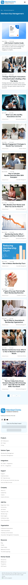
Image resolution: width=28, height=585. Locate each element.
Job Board (3, 509)
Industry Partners (5, 497)
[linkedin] (4, 419)
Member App (4, 513)
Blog (1, 10)
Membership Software (21, 355)
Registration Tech (5, 505)
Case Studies (4, 547)
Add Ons (3, 502)
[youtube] (6, 419)
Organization (5, 525)
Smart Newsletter (5, 520)
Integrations (4, 460)
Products (3, 438)
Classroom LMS (4, 511)
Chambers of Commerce (7, 532)
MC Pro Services (5, 480)
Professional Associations (7, 528)
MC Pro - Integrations (6, 465)
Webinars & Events (5, 549)
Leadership (3, 492)
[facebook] (1, 419)
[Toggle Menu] (21, 2)
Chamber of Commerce (21, 295)
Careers (3, 495)
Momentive (3, 559)
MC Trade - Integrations (6, 463)
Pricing (2, 445)
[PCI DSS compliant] (7, 578)
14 (16, 395)
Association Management (21, 179)
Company (4, 487)
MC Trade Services (5, 478)
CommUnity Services (14, 480)
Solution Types (5, 450)
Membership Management (9, 10)
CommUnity (4, 507)
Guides (2, 545)
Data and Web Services (6, 482)
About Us (3, 490)
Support (3, 471)
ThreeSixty (3, 564)
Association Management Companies (10, 535)
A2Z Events (3, 566)
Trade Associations (5, 530)
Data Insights (4, 516)
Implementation (5, 476)
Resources (4, 540)
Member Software (22, 148)
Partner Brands (5, 557)
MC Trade (3, 443)
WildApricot (3, 562)
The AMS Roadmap (5, 551)
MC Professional (4, 441)
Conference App (5, 518)
